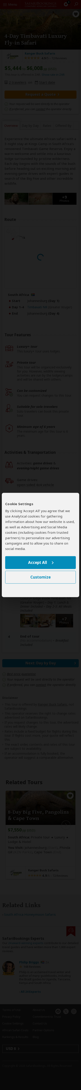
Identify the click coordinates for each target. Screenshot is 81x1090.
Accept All (37, 562)
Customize (40, 577)
